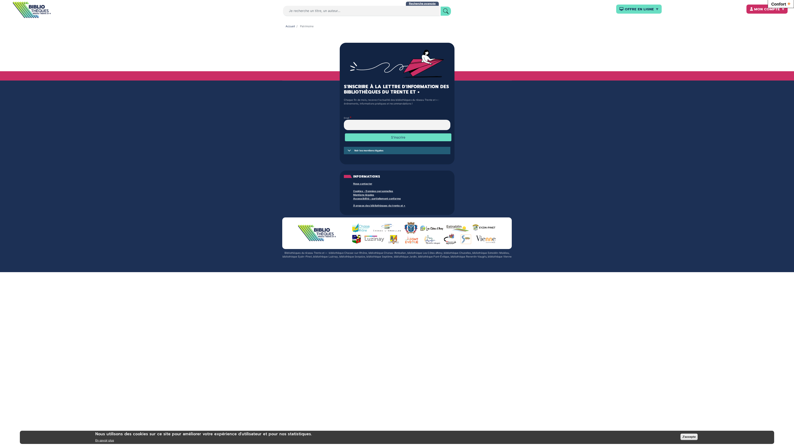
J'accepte (689, 436)
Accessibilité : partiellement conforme (377, 198)
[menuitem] (639, 9)
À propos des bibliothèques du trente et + (379, 205)
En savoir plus (104, 440)
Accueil (290, 26)
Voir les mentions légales (369, 150)
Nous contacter (362, 183)
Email (346, 118)
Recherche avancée (422, 3)
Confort (780, 4)
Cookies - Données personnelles (373, 191)
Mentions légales (363, 194)
